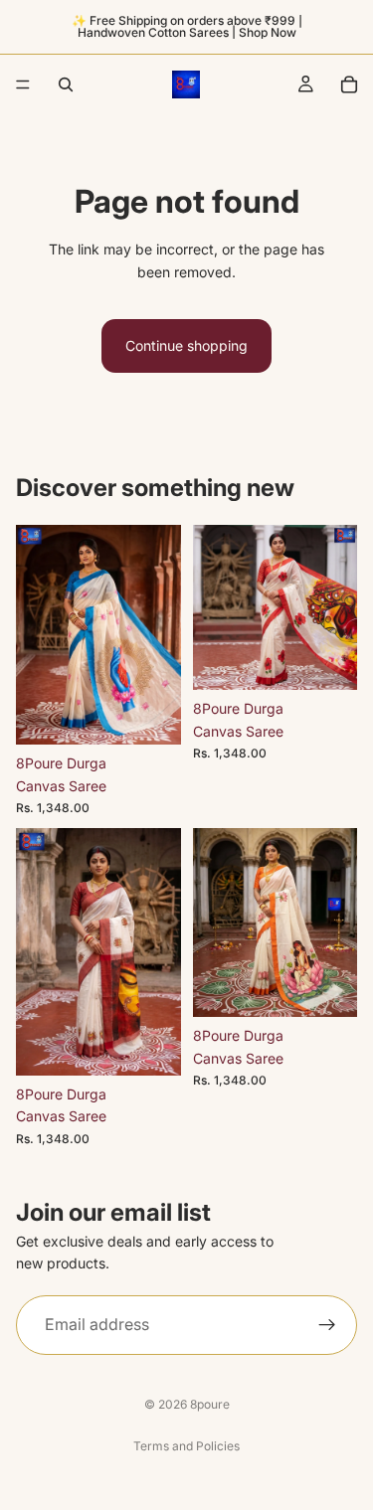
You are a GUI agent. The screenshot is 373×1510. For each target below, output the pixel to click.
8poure (210, 1404)
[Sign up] (327, 1324)
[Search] (66, 84)
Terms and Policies (186, 1445)
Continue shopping (186, 345)
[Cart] (349, 84)
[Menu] (23, 84)
